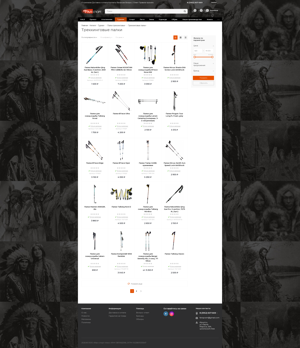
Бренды (140, 316)
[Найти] (185, 11)
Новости (85, 316)
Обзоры (140, 319)
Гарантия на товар (117, 316)
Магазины (86, 319)
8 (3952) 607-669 (208, 313)
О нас (84, 312)
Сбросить (203, 83)
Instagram (171, 313)
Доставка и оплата (117, 312)
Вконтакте (165, 313)
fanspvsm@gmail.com (209, 318)
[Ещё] (218, 19)
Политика (85, 322)
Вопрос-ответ (142, 312)
